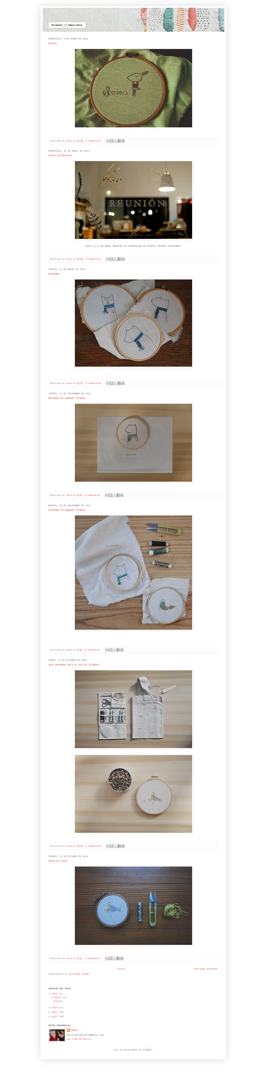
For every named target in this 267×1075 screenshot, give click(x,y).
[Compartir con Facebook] (119, 141)
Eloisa (52, 43)
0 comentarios (93, 259)
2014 (55, 1008)
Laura (69, 141)
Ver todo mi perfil (79, 1039)
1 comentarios (93, 383)
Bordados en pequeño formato (66, 398)
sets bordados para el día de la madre (73, 664)
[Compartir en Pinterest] (123, 141)
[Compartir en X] (115, 141)
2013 (55, 1012)
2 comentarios (93, 141)
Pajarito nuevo (58, 861)
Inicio (121, 969)
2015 (55, 994)
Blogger (147, 1050)
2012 (55, 1016)
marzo (58, 997)
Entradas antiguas (206, 969)
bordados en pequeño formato (66, 510)
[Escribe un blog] (112, 141)
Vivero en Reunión (60, 155)
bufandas (53, 274)
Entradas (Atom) (79, 974)
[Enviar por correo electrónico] (108, 141)
